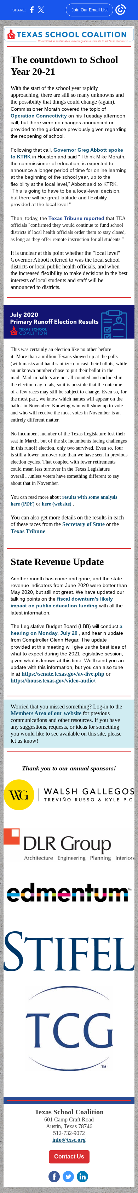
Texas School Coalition (69, 1112)
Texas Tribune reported (76, 218)
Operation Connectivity (39, 116)
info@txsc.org (69, 1140)
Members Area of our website (46, 713)
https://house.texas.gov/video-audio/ (53, 680)
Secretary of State (83, 524)
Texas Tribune (28, 531)
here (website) (56, 504)
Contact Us (69, 1156)
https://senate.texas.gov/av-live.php (63, 674)
